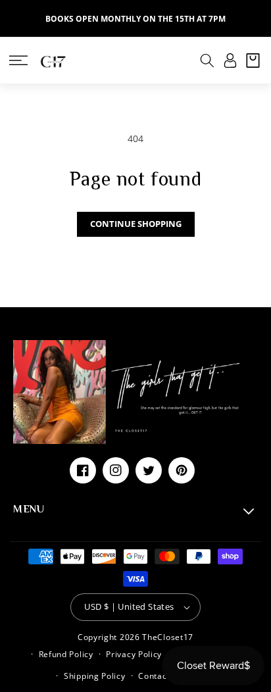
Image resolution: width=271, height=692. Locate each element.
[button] (18, 60)
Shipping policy (95, 675)
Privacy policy (134, 654)
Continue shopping (136, 224)
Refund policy (66, 654)
